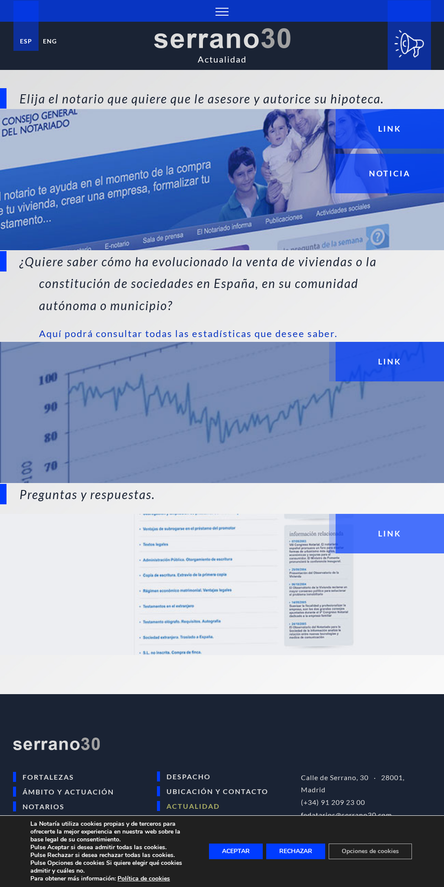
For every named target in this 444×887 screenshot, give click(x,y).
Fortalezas (48, 777)
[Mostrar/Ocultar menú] (222, 12)
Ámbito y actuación (68, 792)
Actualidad (193, 806)
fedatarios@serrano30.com (346, 815)
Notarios (44, 806)
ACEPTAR (236, 851)
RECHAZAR (295, 851)
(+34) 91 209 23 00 (333, 802)
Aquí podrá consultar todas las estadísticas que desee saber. (188, 333)
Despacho (188, 776)
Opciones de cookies (370, 851)
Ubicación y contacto (217, 791)
